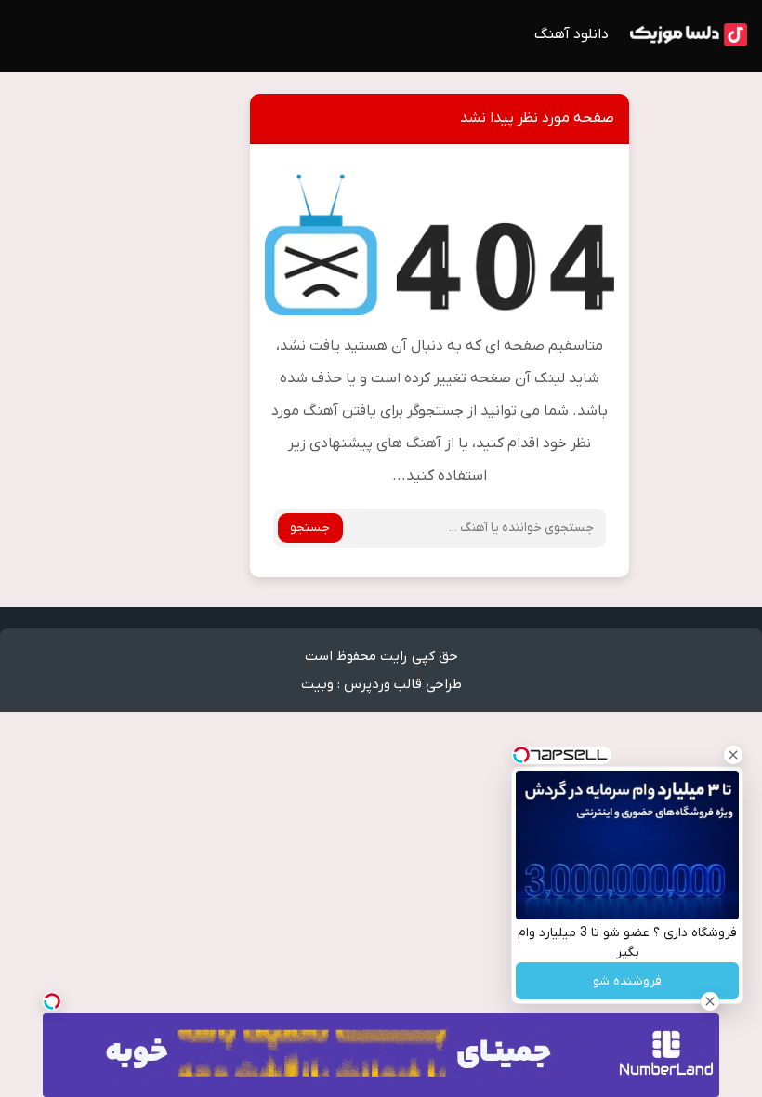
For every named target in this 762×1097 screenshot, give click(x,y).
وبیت (317, 684)
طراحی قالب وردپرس (403, 684)
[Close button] (733, 755)
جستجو (310, 527)
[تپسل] (52, 1001)
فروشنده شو (627, 981)
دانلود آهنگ (571, 34)
